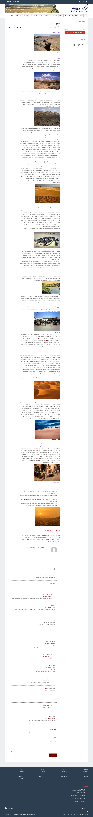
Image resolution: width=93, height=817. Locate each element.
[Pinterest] (79, 45)
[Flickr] (74, 45)
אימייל (83, 29)
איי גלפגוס (64, 771)
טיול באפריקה (85, 774)
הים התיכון (47, 69)
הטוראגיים (38, 338)
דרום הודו (22, 771)
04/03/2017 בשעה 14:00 (47, 596)
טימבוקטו (38, 460)
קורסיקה (86, 769)
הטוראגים (46, 340)
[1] (36, 448)
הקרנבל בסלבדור (63, 776)
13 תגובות (51, 27)
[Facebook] (83, 45)
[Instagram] (84, 808)
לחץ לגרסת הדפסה (11, 808)
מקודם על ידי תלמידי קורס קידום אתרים (70, 814)
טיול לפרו (65, 774)
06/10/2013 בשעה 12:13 (50, 575)
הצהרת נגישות (82, 789)
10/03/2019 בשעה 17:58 (50, 690)
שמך (84, 26)
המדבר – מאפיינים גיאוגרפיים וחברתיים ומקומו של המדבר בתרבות (42, 52)
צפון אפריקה (32, 66)
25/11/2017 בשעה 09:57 (50, 618)
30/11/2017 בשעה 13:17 (47, 633)
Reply (51, 573)
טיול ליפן (22, 769)
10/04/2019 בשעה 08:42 (47, 707)
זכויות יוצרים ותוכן (81, 792)
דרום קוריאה (42, 769)
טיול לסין (65, 769)
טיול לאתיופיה (42, 776)
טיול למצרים (85, 776)
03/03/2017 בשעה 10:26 (50, 585)
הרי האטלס (41, 69)
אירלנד (44, 774)
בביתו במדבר (54, 54)
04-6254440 (8, 1)
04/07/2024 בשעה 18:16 (50, 718)
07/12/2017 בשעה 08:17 (47, 656)
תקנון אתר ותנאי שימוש (80, 793)
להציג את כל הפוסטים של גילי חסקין (32, 547)
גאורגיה (43, 771)
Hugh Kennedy (24, 499)
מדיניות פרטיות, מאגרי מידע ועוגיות (77, 790)
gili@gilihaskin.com (31, 814)
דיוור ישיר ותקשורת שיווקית (79, 801)
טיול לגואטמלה (21, 776)
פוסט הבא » (10, 560)
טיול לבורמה (85, 771)
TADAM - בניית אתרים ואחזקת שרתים (82, 814)
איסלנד (22, 778)
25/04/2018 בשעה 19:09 (50, 667)
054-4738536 (16, 1)
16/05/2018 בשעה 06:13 (47, 680)
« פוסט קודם (58, 560)
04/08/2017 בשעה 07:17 (50, 607)
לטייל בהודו (21, 774)
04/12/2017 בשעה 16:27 (50, 643)
